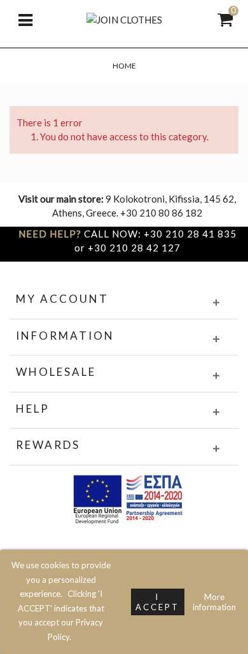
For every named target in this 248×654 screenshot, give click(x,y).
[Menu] (25, 19)
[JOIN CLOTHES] (124, 18)
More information (214, 602)
